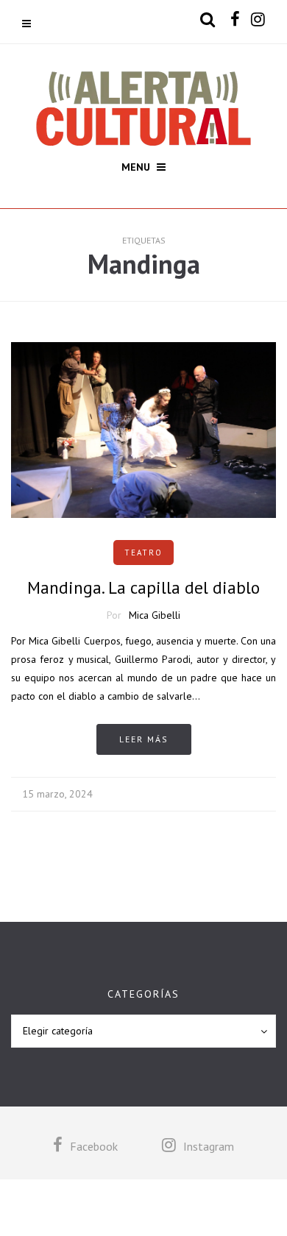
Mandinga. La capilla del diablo (143, 587)
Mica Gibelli (154, 615)
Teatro (143, 552)
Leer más (144, 739)
